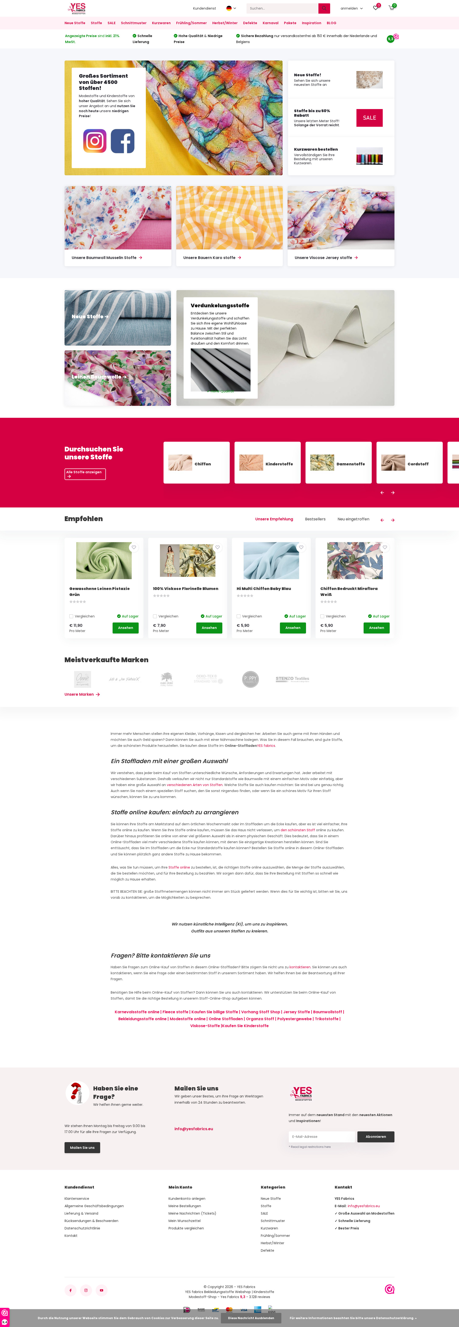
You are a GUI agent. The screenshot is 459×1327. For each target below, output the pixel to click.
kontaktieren (300, 967)
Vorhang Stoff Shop (260, 1012)
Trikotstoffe (327, 1019)
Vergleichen (85, 616)
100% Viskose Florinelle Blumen (185, 588)
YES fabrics (266, 745)
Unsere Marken (80, 694)
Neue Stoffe (75, 23)
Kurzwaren (161, 23)
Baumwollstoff (327, 1012)
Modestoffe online (188, 1019)
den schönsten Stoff (298, 830)
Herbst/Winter (225, 23)
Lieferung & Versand (81, 1213)
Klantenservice (77, 1198)
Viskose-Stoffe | (206, 1026)
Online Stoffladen (226, 1019)
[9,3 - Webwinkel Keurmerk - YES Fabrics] (389, 1289)
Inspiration (311, 23)
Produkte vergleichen (186, 1228)
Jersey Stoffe (296, 1012)
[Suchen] (324, 8)
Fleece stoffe (175, 1012)
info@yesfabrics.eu (194, 1129)
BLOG (331, 23)
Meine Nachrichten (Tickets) (192, 1213)
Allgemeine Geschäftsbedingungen (94, 1206)
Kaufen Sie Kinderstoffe (245, 1026)
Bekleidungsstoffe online (142, 1019)
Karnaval (271, 23)
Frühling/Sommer (191, 23)
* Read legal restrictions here (310, 1147)
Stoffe (96, 23)
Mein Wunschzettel (185, 1220)
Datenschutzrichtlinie (82, 1228)
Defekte (250, 23)
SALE (111, 23)
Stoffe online (179, 867)
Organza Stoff (260, 1019)
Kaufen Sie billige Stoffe (214, 1012)
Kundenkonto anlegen (187, 1198)
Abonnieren (376, 1136)
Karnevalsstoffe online (137, 1012)
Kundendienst (204, 8)
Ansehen (125, 627)
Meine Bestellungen (185, 1206)
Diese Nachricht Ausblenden (251, 1318)
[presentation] (382, 493)
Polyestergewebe (294, 1019)
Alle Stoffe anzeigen (84, 472)
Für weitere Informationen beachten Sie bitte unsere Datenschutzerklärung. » (353, 1318)
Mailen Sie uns (82, 1147)
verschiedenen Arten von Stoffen (195, 784)
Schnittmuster (134, 23)
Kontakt (71, 1235)
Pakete (290, 23)
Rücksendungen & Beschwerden (91, 1220)
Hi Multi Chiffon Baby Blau (264, 588)
